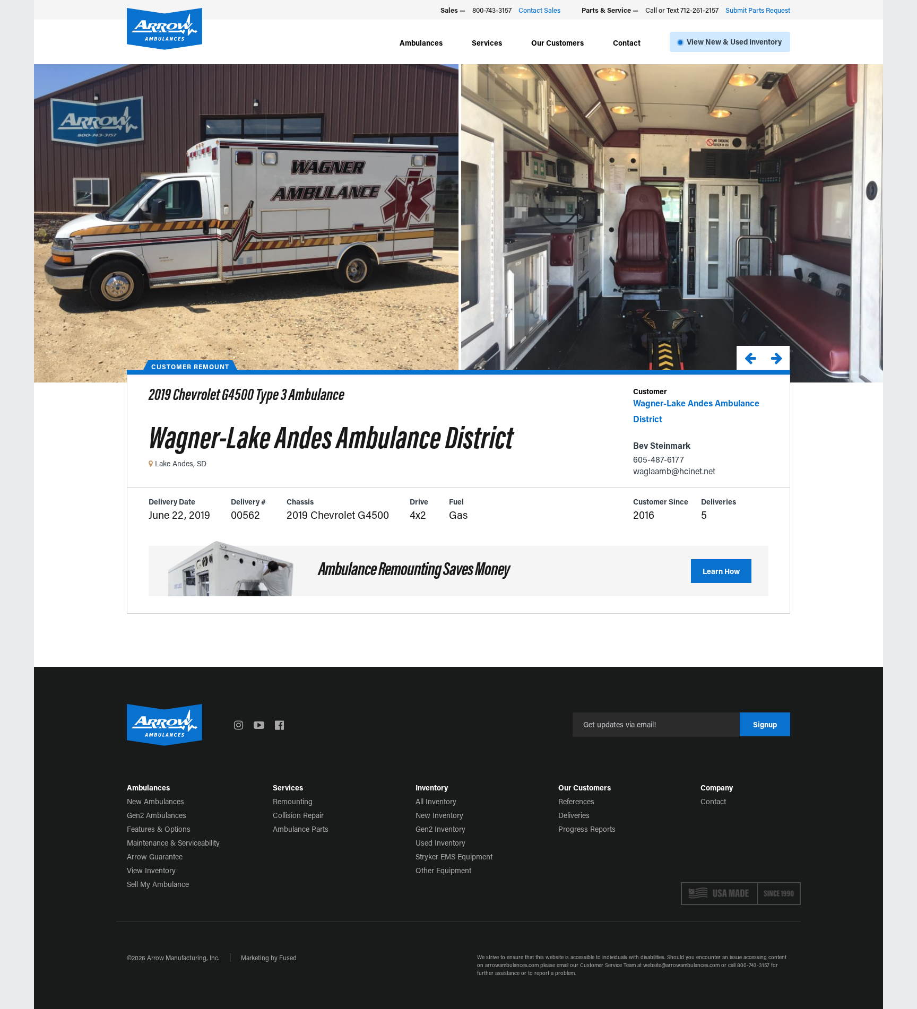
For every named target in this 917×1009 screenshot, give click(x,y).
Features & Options (159, 829)
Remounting (293, 801)
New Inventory (439, 815)
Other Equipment (443, 870)
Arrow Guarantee (155, 856)
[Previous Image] (750, 358)
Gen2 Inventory (440, 829)
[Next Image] (776, 358)
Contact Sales (539, 9)
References (576, 801)
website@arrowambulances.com (681, 965)
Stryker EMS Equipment (454, 856)
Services (487, 43)
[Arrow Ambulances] (164, 29)
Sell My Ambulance (158, 884)
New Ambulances (155, 801)
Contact (627, 43)
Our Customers (557, 43)
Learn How (721, 571)
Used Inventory (440, 843)
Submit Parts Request (757, 9)
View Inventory (151, 870)
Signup (765, 724)
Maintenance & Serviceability (173, 843)
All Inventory (436, 801)
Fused (288, 957)
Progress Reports (587, 829)
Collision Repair (298, 815)
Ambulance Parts (300, 829)
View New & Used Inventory (734, 42)
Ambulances (421, 43)
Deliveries (574, 815)
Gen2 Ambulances (156, 815)
